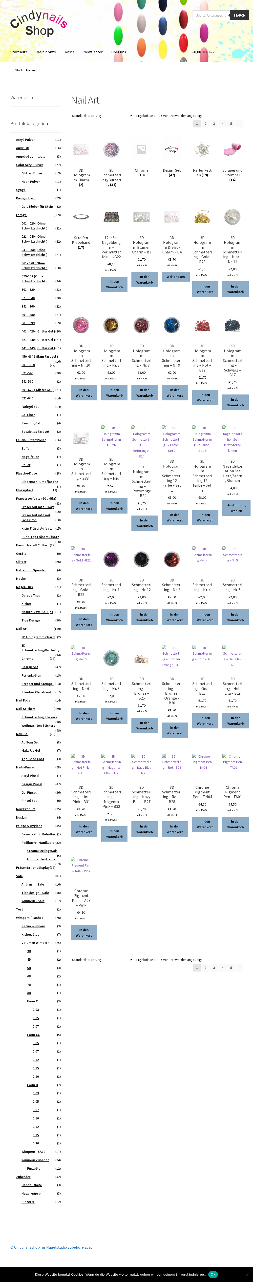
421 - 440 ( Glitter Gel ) (38, 339)
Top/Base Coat (32, 759)
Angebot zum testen (31, 156)
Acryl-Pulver (25, 139)
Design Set (29, 667)
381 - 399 (28, 323)
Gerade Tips (30, 595)
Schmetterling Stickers (39, 717)
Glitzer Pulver (31, 173)
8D (29, 993)
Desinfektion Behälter (38, 834)
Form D (32, 1085)
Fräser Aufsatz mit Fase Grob (35, 517)
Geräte (21, 553)
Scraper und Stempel (37, 684)
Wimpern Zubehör (35, 1160)
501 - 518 (28, 365)
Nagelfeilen (30, 457)
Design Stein (26, 198)
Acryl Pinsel (30, 775)
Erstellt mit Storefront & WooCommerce (68, 1253)
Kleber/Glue (30, 934)
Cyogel (21, 189)
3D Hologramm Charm (38, 637)
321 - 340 (28, 298)
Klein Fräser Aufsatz (37, 528)
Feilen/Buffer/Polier (31, 440)
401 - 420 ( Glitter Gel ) (38, 331)
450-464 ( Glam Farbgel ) (39, 356)
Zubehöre (23, 1177)
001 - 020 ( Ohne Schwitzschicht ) (34, 225)
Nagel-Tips (24, 587)
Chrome (27, 658)
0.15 (36, 1068)
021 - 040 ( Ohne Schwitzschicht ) (34, 239)
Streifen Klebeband (36, 692)
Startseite (19, 51)
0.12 (36, 1059)
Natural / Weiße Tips (37, 612)
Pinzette (33, 1168)
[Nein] (246, 1274)
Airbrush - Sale (32, 884)
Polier (25, 465)
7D (29, 984)
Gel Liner (28, 415)
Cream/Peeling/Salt (42, 850)
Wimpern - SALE (33, 1151)
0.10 (36, 1118)
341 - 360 (28, 306)
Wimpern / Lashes (29, 917)
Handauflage (31, 1185)
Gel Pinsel (29, 792)
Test (19, 909)
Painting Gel (30, 423)
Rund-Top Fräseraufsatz (40, 537)
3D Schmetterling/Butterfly (40, 648)
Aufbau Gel (30, 742)
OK (213, 1274)
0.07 (36, 1026)
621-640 (27, 398)
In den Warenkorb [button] (114, 284)
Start (18, 70)
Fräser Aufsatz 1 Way (37, 507)
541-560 (27, 381)
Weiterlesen (176, 276)
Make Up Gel (30, 750)
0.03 (36, 1009)
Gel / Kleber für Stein (37, 206)
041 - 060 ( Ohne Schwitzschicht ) (34, 252)
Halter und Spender (31, 570)
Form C (32, 1001)
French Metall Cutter (31, 545)
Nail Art (22, 628)
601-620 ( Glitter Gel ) (37, 390)
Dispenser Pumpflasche (39, 481)
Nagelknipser (31, 1193)
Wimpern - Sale (32, 901)
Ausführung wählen (236, 508)
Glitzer (21, 561)
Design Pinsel (31, 784)
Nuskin (21, 817)
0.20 (36, 1076)
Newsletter (93, 51)
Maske (21, 578)
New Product (26, 809)
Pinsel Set (29, 800)
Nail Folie (23, 700)
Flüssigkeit (24, 490)
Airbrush (22, 148)
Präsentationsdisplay (33, 867)
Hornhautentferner (42, 859)
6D (29, 976)
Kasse (70, 51)
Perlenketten (31, 675)
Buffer (26, 448)
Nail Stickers (26, 708)
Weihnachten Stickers (38, 725)
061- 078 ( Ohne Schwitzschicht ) (34, 265)
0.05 (36, 1018)
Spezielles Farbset (35, 431)
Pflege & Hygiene (29, 826)
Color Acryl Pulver (29, 165)
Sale (19, 876)
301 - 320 (28, 289)
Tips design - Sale (35, 892)
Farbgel (21, 215)
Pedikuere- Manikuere (37, 842)
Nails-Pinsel (25, 767)
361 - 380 (28, 314)
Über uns (118, 51)
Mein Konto (46, 51)
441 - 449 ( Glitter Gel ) (38, 348)
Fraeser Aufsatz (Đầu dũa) (36, 498)
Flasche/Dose (26, 473)
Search (239, 15)
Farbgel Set (30, 406)
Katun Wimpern (33, 926)
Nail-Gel (22, 734)
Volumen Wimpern (35, 942)
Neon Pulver (30, 181)
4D (29, 959)
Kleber (26, 603)
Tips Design (30, 620)
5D (29, 968)
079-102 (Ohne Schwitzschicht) (34, 278)
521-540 (27, 373)
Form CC (33, 1035)
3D (29, 951)
